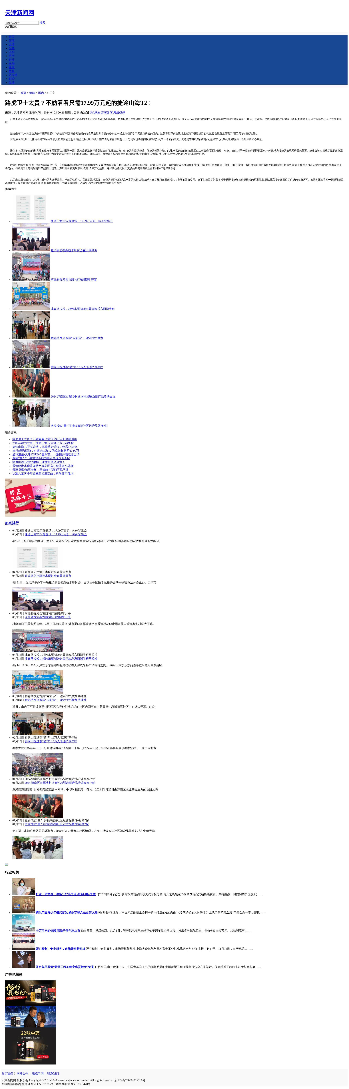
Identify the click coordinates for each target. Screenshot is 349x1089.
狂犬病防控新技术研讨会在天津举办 (74, 250)
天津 (12, 44)
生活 (12, 82)
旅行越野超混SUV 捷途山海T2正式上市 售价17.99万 (45, 450)
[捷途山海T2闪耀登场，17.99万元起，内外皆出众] (31, 221)
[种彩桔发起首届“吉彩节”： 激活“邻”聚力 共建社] (37, 734)
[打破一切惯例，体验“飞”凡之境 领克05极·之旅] (23, 894)
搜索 (42, 22)
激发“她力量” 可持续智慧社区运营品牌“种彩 (79, 425)
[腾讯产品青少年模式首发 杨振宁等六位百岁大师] (23, 912)
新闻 (12, 40)
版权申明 (38, 1073)
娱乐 (12, 63)
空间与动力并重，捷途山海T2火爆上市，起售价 (43, 443)
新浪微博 (106, 112)
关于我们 (7, 1073)
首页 (12, 36)
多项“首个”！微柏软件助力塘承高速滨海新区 (41, 458)
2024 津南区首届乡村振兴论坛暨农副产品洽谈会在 (83, 396)
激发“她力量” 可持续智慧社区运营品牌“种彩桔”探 (57, 824)
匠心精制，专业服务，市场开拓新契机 (60, 948)
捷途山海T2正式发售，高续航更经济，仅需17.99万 (44, 446)
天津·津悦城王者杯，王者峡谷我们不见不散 (40, 469)
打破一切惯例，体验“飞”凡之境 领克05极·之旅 (66, 894)
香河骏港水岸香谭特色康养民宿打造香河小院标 (42, 465)
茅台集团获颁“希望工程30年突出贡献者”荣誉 (65, 966)
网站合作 (22, 1073)
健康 (12, 67)
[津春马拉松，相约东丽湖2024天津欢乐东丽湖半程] (31, 308)
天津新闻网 (19, 12)
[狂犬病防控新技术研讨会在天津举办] (31, 250)
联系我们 (53, 1073)
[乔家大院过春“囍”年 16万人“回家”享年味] (31, 367)
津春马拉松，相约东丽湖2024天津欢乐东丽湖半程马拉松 (61, 658)
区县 (12, 48)
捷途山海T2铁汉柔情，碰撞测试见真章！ (38, 462)
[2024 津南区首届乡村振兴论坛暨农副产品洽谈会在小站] (37, 816)
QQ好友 (95, 112)
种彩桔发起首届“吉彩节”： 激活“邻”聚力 (77, 338)
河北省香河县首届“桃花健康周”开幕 (74, 279)
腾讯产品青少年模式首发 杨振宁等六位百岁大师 (67, 912)
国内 (41, 92)
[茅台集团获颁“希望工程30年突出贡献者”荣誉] (23, 966)
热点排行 (12, 523)
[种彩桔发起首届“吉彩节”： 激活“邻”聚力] (31, 338)
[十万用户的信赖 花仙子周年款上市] (23, 930)
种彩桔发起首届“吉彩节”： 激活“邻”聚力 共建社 (56, 699)
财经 (12, 78)
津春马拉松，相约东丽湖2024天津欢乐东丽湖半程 (83, 308)
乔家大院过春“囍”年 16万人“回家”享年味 (77, 367)
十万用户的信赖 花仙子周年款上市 (58, 930)
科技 (12, 59)
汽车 (12, 52)
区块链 (13, 74)
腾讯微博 (119, 112)
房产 (12, 55)
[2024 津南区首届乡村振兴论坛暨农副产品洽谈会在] (31, 396)
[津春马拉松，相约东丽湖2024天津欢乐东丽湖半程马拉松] (37, 692)
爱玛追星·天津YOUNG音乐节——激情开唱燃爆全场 (45, 454)
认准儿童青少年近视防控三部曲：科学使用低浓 (42, 473)
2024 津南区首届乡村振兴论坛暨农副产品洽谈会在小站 (60, 782)
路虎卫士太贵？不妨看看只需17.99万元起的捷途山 (44, 439)
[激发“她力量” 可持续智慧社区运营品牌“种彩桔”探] (37, 858)
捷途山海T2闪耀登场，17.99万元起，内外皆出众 (82, 221)
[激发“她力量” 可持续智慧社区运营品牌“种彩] (31, 425)
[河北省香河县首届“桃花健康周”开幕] (31, 279)
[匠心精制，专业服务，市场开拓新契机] (23, 948)
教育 (12, 71)
